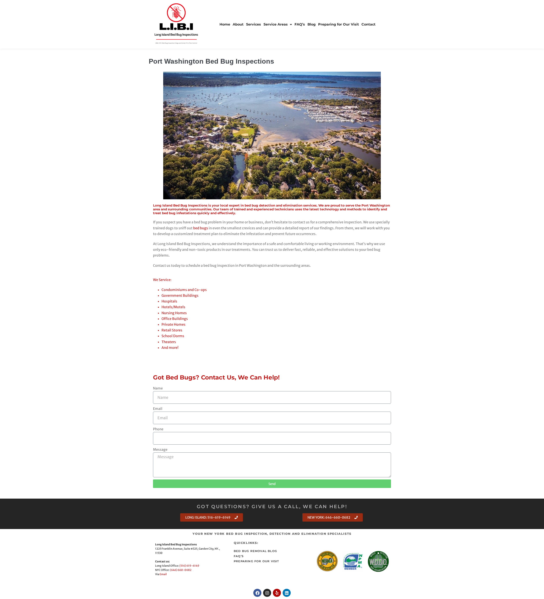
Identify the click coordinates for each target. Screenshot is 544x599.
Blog (311, 24)
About (238, 24)
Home (225, 24)
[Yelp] (277, 593)
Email (157, 408)
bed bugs (200, 228)
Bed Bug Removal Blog (255, 551)
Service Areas (276, 24)
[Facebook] (257, 593)
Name (158, 388)
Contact (368, 24)
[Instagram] (267, 593)
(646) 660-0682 (180, 570)
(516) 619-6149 (189, 565)
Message (160, 449)
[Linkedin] (287, 593)
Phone (158, 429)
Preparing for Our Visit (338, 24)
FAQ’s (300, 24)
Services (253, 24)
